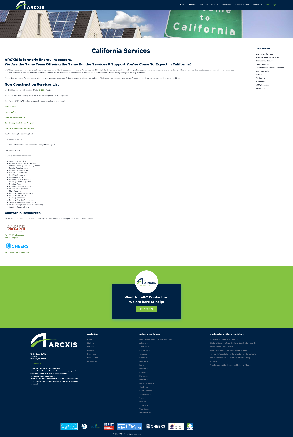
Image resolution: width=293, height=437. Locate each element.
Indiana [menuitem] (142, 369)
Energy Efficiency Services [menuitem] (267, 57)
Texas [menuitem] (141, 398)
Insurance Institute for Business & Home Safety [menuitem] (230, 358)
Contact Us (257, 5)
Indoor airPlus (10, 112)
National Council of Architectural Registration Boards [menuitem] (233, 343)
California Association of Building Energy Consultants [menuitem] (233, 354)
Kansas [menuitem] (142, 372)
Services (204, 5)
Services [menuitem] (90, 347)
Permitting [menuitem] (260, 88)
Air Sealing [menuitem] (260, 78)
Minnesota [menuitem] (143, 376)
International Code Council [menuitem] (221, 347)
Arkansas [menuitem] (143, 347)
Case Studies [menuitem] (92, 358)
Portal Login (271, 5)
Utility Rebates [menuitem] (262, 85)
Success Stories (242, 5)
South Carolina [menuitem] (145, 391)
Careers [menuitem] (90, 350)
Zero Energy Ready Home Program (19, 123)
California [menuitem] (143, 350)
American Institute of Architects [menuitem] (224, 339)
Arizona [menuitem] (142, 343)
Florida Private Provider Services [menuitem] (270, 68)
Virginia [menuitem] (142, 405)
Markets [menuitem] (90, 343)
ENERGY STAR (10, 107)
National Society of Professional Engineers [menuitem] (228, 350)
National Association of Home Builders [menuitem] (155, 339)
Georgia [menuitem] (142, 361)
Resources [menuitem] (91, 354)
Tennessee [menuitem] (144, 394)
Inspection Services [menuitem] (264, 54)
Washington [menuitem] (144, 409)
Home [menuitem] (89, 339)
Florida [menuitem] (142, 358)
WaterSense (10, 117)
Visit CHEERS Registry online (17, 252)
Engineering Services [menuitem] (265, 61)
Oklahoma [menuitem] (143, 387)
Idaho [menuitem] (141, 365)
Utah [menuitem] (141, 402)
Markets (192, 5)
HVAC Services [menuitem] (262, 64)
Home (183, 5)
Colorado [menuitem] (143, 354)
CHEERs (42, 90)
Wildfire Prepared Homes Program (19, 128)
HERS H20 (20, 117)
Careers (214, 5)
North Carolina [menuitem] (145, 383)
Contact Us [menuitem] (92, 361)
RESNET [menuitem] (213, 361)
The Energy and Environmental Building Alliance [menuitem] (230, 365)
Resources (226, 5)
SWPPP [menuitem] (259, 75)
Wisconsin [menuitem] (143, 413)
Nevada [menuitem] (142, 380)
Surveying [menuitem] (260, 81)
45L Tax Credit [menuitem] (262, 71)
